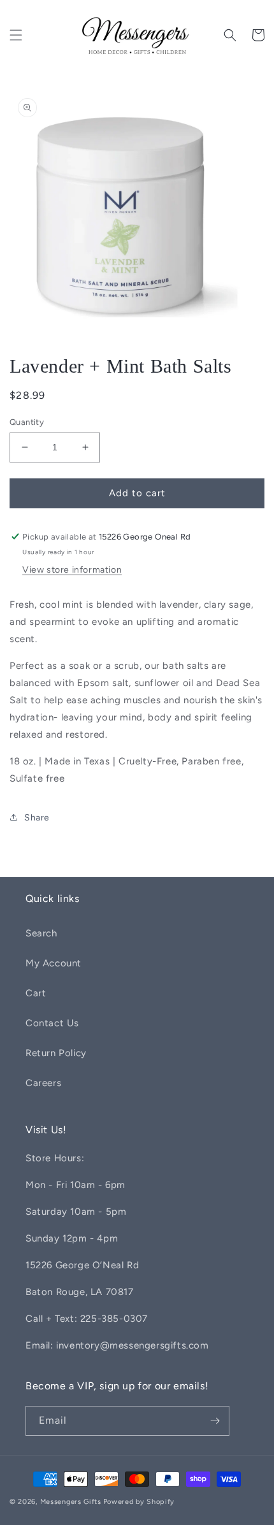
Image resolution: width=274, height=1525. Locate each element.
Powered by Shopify (139, 1502)
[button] (16, 35)
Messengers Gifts (70, 1502)
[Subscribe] (215, 1421)
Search (41, 933)
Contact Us (52, 1023)
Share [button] (37, 817)
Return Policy (56, 1053)
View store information (72, 569)
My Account (53, 963)
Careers (43, 1083)
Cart (35, 993)
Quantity (27, 422)
